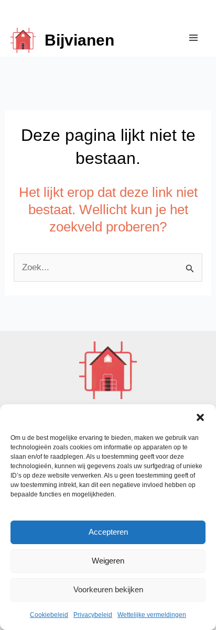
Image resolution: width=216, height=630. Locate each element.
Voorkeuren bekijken (108, 589)
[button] (200, 417)
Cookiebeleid (49, 614)
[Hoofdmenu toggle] (194, 38)
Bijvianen (79, 40)
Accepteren (108, 531)
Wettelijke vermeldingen (151, 614)
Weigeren (108, 560)
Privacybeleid (92, 614)
